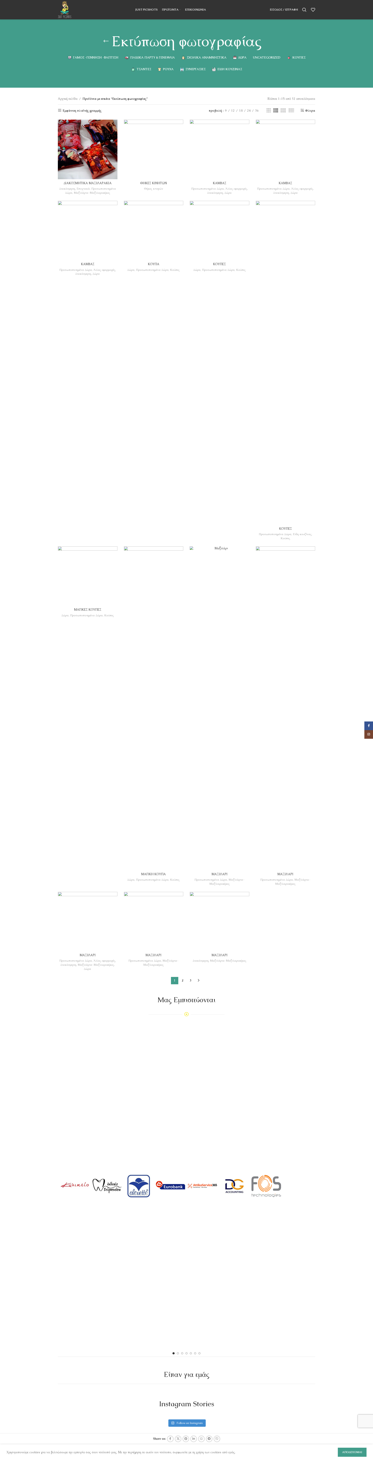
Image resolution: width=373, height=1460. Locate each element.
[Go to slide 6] (195, 1353)
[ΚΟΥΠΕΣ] (219, 230)
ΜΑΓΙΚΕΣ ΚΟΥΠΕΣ (87, 610)
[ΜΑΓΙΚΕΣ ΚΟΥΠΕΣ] (87, 576)
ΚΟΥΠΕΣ (219, 264)
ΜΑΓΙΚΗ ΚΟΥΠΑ (153, 874)
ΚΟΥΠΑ (153, 264)
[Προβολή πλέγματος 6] (291, 110)
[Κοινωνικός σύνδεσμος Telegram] (209, 1439)
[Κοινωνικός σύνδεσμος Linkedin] (193, 1439)
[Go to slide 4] (186, 1353)
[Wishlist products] (313, 9)
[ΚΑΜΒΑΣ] (219, 149)
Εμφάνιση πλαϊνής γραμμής (82, 110)
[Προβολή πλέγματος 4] (275, 110)
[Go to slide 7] (199, 1353)
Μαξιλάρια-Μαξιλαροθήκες (92, 193)
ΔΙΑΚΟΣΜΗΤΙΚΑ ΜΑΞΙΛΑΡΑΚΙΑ (88, 183)
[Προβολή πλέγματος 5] (283, 110)
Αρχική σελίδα (67, 99)
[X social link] (178, 1439)
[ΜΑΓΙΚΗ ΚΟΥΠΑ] (153, 708)
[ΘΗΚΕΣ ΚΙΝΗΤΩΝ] (153, 149)
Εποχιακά (83, 188)
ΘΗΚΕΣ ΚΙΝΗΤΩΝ (153, 183)
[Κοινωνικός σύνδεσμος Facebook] (170, 1439)
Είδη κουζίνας (302, 534)
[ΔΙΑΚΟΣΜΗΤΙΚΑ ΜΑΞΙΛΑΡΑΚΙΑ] (87, 149)
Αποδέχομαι (352, 1452)
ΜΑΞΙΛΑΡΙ (220, 874)
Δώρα (228, 193)
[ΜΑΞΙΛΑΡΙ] (219, 708)
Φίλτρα (310, 110)
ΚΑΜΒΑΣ (219, 183)
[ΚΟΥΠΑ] (153, 230)
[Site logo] (64, 9)
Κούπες (175, 270)
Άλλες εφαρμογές (236, 188)
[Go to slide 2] (178, 1353)
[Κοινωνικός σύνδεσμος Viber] (217, 1439)
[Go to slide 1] (173, 1353)
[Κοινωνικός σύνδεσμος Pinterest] (186, 1439)
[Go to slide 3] (182, 1353)
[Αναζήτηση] (304, 9)
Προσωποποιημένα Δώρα (207, 188)
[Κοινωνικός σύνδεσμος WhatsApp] (201, 1439)
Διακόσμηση (67, 188)
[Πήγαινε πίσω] (106, 41)
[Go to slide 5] (191, 1353)
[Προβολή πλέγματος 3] (269, 110)
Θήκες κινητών (153, 188)
